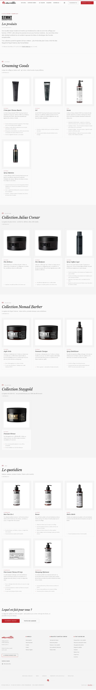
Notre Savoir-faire (29, 642)
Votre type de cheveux (54, 640)
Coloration (76, 649)
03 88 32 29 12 (5, 644)
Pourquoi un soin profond (55, 645)
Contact (27, 647)
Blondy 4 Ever (76, 652)
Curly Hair (76, 657)
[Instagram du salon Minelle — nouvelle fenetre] (64, 2)
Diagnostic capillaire (78, 647)
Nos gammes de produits (79, 645)
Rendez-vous (87, 2)
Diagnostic (73, 2)
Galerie (49, 2)
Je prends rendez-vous (10, 655)
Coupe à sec (76, 654)
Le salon (42, 2)
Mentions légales (29, 649)
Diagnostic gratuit (11, 621)
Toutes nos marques (30, 621)
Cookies (44, 675)
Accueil (23, 2)
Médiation (71, 675)
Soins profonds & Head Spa (55, 647)
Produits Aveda (53, 649)
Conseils (56, 2)
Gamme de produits (53, 642)
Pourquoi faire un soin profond (80, 640)
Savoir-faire (32, 2)
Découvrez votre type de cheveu (80, 642)
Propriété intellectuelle (57, 675)
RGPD (37, 675)
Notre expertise (29, 640)
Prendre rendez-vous (26, 46)
